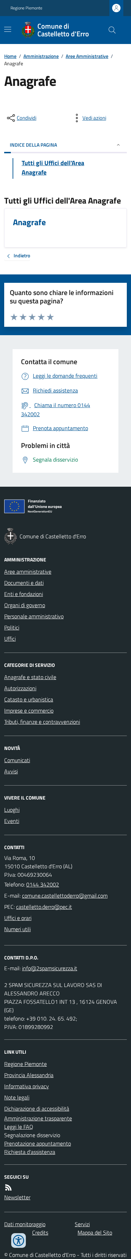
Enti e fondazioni (23, 594)
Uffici (10, 638)
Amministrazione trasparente (38, 1118)
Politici (11, 627)
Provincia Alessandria (28, 1075)
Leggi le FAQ (18, 1126)
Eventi (11, 821)
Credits (40, 1232)
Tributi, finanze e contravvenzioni (42, 721)
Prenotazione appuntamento (37, 1143)
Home (10, 56)
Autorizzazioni (20, 688)
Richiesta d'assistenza (29, 1152)
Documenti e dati (24, 583)
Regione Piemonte (26, 8)
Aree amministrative (27, 571)
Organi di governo (24, 605)
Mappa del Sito (95, 1232)
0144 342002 (42, 884)
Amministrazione (41, 56)
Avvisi (11, 771)
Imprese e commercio (28, 710)
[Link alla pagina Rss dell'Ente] (8, 1187)
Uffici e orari (17, 918)
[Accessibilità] (18, 1240)
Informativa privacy (26, 1086)
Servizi (82, 1224)
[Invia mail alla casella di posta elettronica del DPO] (49, 968)
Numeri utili (17, 929)
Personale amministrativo (34, 616)
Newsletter (17, 1197)
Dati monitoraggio (24, 1224)
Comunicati (17, 760)
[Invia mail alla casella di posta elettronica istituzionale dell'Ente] (65, 895)
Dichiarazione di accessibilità (36, 1108)
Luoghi (12, 809)
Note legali (16, 1097)
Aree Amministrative (87, 56)
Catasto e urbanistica (28, 699)
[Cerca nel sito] (109, 30)
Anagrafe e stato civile (30, 677)
